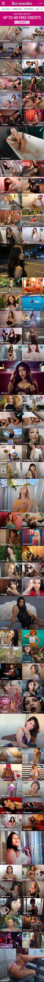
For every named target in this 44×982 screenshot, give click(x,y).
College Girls (17, 9)
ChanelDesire (27, 343)
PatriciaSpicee (5, 158)
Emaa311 (4, 242)
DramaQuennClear (7, 410)
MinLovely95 (27, 359)
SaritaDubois (27, 208)
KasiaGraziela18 (6, 57)
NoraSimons (5, 829)
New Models (28, 9)
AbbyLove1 (4, 443)
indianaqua (26, 879)
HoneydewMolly (28, 762)
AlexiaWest (26, 577)
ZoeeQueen (5, 980)
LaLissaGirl (4, 359)
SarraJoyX (4, 292)
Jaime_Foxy (5, 561)
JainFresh (4, 745)
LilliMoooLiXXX (28, 309)
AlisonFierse (5, 393)
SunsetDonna (27, 795)
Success (26, 946)
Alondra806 (4, 946)
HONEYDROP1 (5, 795)
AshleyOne (26, 326)
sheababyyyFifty (28, 460)
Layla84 (3, 661)
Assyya (3, 426)
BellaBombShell (6, 309)
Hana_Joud (26, 225)
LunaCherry (27, 678)
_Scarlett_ (4, 91)
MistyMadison (5, 41)
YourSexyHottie (28, 896)
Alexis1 (3, 762)
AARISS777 (27, 712)
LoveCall (4, 527)
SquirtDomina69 (6, 812)
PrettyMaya (26, 645)
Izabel (25, 561)
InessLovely (5, 477)
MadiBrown (26, 242)
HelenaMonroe (6, 225)
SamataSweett (5, 896)
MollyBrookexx (6, 930)
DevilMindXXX (27, 292)
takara (25, 410)
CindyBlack (4, 628)
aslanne (3, 863)
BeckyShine (27, 91)
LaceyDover (27, 108)
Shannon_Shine (28, 930)
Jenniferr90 (5, 275)
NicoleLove (27, 426)
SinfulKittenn (27, 695)
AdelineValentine (6, 175)
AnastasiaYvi (5, 208)
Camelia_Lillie (27, 477)
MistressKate (27, 779)
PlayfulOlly (4, 695)
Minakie (3, 594)
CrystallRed (4, 124)
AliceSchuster (27, 124)
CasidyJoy (26, 527)
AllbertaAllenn (27, 829)
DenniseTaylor (27, 74)
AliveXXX (4, 913)
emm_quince (5, 544)
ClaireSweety (27, 812)
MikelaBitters (5, 343)
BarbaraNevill (5, 577)
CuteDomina (27, 443)
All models (6, 9)
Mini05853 (26, 594)
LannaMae (26, 57)
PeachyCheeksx (6, 460)
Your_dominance (6, 779)
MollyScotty (27, 41)
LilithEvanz (4, 712)
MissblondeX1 (27, 544)
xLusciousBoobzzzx (7, 879)
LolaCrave (26, 191)
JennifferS (4, 74)
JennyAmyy (27, 661)
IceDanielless (5, 510)
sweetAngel (5, 678)
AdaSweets (4, 108)
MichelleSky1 (27, 913)
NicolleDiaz (26, 175)
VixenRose (4, 191)
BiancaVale (4, 645)
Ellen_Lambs (5, 326)
